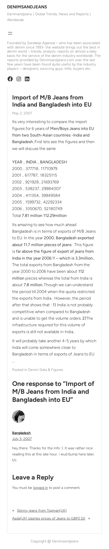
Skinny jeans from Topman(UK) (42, 510)
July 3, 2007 (22, 439)
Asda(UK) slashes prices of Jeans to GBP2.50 (48, 518)
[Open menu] (10, 33)
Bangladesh (21, 433)
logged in (40, 488)
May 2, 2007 (22, 113)
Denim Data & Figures (45, 370)
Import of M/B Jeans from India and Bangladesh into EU (52, 101)
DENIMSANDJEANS (27, 6)
